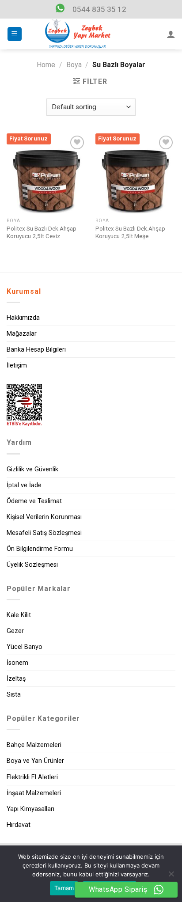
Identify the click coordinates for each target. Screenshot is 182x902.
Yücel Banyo (24, 647)
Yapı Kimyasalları (30, 809)
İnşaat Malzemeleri (34, 793)
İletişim (17, 365)
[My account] (171, 34)
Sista (14, 694)
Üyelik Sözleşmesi (32, 564)
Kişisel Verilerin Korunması (44, 517)
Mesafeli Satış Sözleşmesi (44, 533)
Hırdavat (18, 825)
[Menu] (15, 34)
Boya (74, 65)
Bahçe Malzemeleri (34, 745)
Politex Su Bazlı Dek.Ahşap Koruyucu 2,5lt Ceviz (41, 232)
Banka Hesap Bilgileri (36, 349)
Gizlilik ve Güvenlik (32, 469)
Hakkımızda (23, 318)
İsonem (17, 663)
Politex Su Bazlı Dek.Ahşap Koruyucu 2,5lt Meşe (130, 232)
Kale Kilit (19, 615)
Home (46, 65)
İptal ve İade (24, 485)
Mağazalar (22, 333)
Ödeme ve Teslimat (34, 501)
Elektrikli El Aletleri (32, 777)
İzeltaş (16, 678)
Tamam (64, 887)
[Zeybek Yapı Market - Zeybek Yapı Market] (77, 34)
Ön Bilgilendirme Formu (40, 549)
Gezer (15, 631)
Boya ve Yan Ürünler (35, 761)
